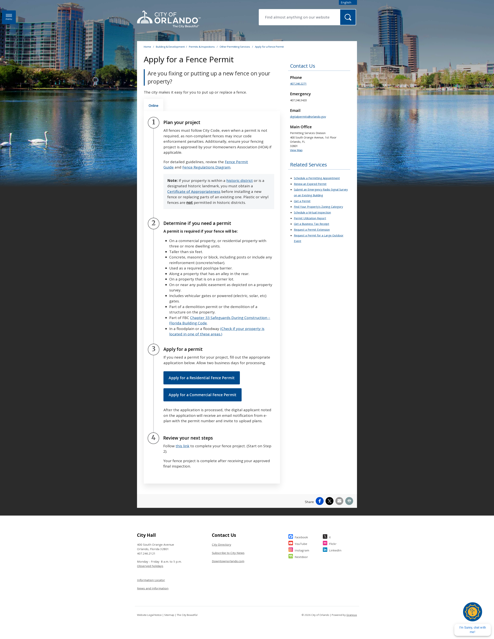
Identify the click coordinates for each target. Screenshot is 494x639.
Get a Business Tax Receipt (311, 224)
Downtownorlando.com (228, 561)
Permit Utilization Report (310, 218)
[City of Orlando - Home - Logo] (169, 19)
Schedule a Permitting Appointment (317, 178)
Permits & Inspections (202, 46)
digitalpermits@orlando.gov (308, 116)
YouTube (301, 544)
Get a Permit (302, 201)
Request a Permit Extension (312, 229)
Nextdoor (301, 557)
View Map (296, 150)
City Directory (221, 544)
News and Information (152, 588)
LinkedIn (335, 550)
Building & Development (170, 46)
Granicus (351, 615)
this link (182, 445)
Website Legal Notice (149, 615)
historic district (239, 180)
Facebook (301, 537)
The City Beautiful (187, 615)
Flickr (333, 544)
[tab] (153, 105)
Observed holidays (150, 566)
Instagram (302, 550)
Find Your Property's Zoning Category (318, 206)
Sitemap (169, 615)
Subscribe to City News (228, 553)
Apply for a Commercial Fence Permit (202, 394)
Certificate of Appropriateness (193, 191)
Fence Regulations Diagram (206, 167)
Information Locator (151, 580)
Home (147, 46)
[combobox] (348, 2)
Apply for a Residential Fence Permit (202, 377)
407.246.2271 (298, 83)
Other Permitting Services (235, 46)
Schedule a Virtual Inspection (312, 212)
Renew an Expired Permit (310, 184)
